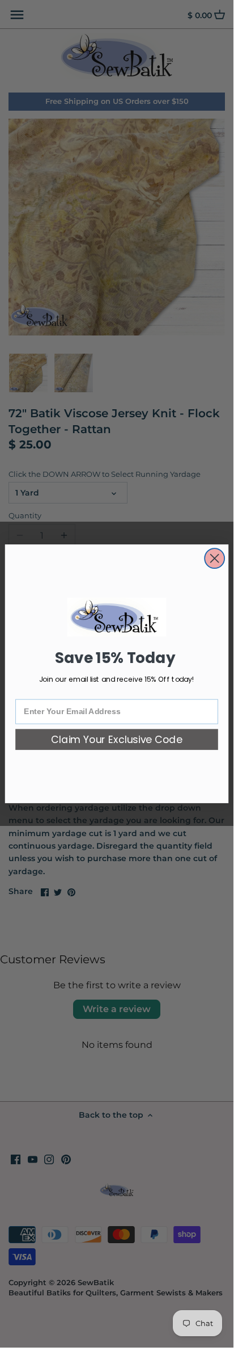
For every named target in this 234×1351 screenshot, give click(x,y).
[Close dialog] (214, 558)
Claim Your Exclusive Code (116, 740)
